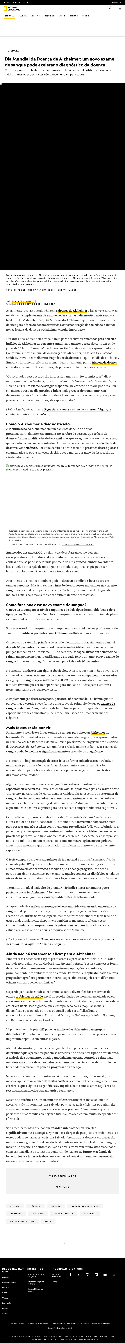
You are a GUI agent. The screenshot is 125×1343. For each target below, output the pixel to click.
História (50, 16)
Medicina (16, 1214)
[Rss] (114, 1275)
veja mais (62, 1187)
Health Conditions (22, 1221)
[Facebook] (71, 1275)
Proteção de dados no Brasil (60, 1328)
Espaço (5, 1308)
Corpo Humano (64, 1214)
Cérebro (35, 1206)
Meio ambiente (9, 1282)
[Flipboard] (97, 1275)
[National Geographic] (5, 8)
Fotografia (6, 1303)
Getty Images (67, 290)
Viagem (22, 16)
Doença (56, 1206)
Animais (36, 16)
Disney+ (116, 2)
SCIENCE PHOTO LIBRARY (78, 544)
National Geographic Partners (36, 1283)
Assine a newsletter (17, 2)
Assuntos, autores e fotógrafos (35, 1275)
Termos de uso (17, 1323)
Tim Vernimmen (23, 301)
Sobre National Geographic (64, 1323)
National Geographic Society (36, 1290)
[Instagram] (88, 1275)
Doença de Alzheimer (85, 1206)
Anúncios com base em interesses (95, 1323)
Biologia (38, 1214)
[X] (79, 1275)
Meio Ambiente (68, 16)
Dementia (90, 1214)
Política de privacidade (38, 1323)
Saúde (85, 16)
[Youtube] (106, 1275)
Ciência (9, 16)
